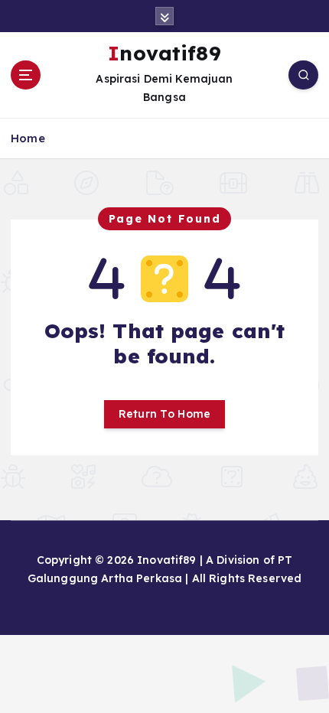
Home (28, 138)
